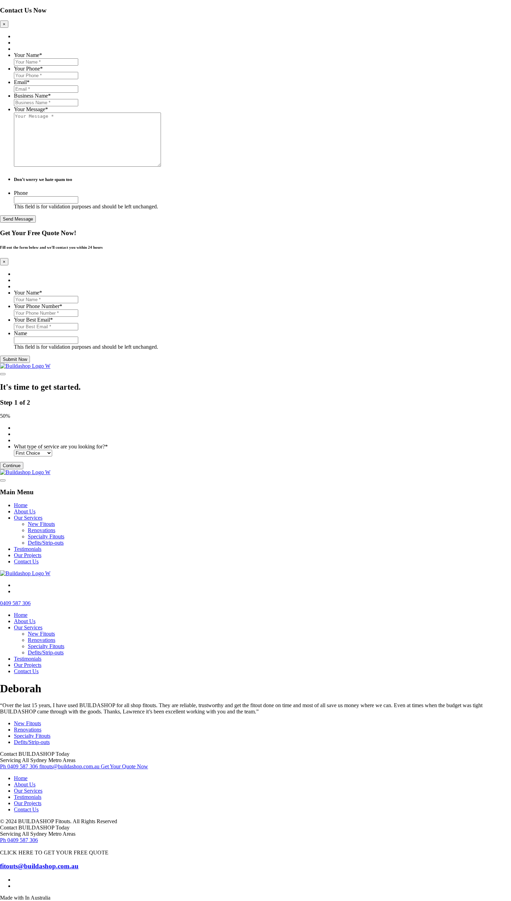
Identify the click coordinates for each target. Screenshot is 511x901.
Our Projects (27, 555)
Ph (19, 766)
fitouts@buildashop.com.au (69, 766)
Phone (21, 193)
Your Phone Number (38, 306)
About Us (24, 511)
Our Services (28, 518)
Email (22, 82)
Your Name (28, 55)
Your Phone (28, 69)
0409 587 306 (15, 603)
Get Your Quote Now (124, 766)
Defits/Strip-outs (46, 543)
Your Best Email (33, 320)
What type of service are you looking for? (61, 446)
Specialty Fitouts (46, 536)
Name (20, 333)
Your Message (31, 109)
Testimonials (27, 549)
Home (20, 505)
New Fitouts (41, 524)
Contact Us (26, 561)
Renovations (41, 530)
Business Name (32, 96)
